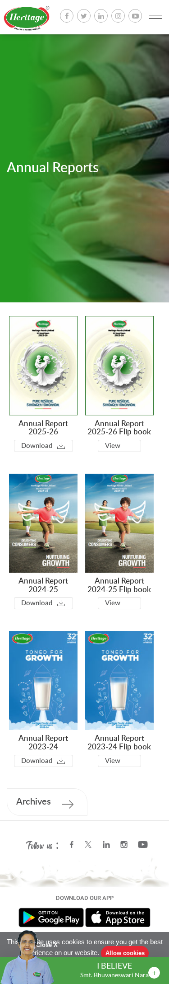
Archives (33, 801)
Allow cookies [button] (125, 953)
